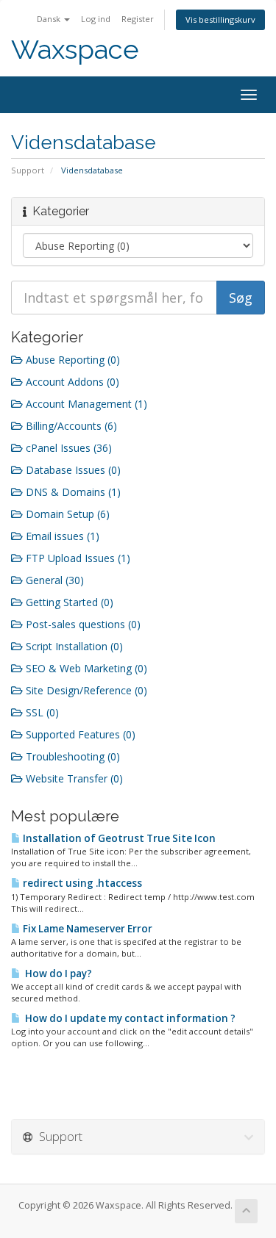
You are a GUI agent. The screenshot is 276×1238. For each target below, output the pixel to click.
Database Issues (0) (72, 470)
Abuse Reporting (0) (71, 360)
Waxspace (75, 49)
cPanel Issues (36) (67, 448)
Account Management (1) (85, 404)
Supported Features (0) (79, 734)
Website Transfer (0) (73, 778)
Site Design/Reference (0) (85, 690)
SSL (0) (41, 712)
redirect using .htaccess (81, 883)
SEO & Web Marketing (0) (85, 668)
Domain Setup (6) (66, 514)
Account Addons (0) (71, 382)
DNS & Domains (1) (72, 492)
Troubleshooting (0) (71, 756)
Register (137, 18)
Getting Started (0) (68, 602)
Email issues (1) (61, 536)
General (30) (53, 580)
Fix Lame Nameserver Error (86, 928)
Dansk (50, 18)
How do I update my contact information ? (128, 1018)
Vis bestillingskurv (220, 19)
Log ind (95, 18)
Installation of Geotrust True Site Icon (118, 838)
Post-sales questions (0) (82, 624)
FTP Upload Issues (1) (76, 558)
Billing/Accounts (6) (70, 426)
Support (27, 170)
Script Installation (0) (73, 646)
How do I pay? (56, 973)
